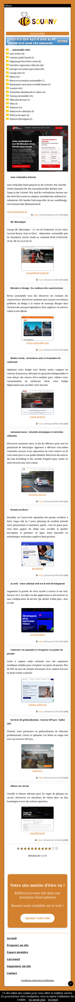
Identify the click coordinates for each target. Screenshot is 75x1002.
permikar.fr (37, 568)
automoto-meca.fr (37, 494)
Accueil (12, 938)
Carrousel (13, 959)
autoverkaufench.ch (17, 211)
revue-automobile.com (37, 342)
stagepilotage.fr (37, 833)
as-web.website (37, 634)
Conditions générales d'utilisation (37, 980)
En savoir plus (37, 999)
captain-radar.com (37, 704)
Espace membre (17, 952)
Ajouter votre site (37, 918)
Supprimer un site (19, 966)
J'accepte (53, 999)
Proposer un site (18, 945)
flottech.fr (37, 770)
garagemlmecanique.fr (37, 272)
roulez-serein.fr (37, 416)
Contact (12, 973)
